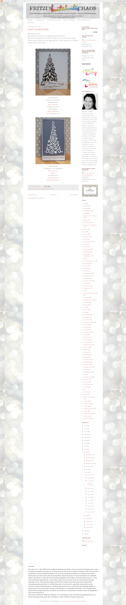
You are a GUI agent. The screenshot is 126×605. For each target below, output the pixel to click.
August (88, 466)
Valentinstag (88, 403)
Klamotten (87, 314)
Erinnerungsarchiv (90, 261)
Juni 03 (90, 512)
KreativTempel (41, 188)
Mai (87, 515)
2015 (85, 446)
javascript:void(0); (89, 300)
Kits (85, 312)
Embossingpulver (53, 113)
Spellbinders (88, 372)
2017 (85, 440)
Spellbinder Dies (53, 106)
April (87, 518)
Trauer (86, 392)
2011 (85, 534)
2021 (85, 428)
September (90, 463)
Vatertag (87, 406)
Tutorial (86, 401)
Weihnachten (49, 188)
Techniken (87, 384)
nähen (86, 334)
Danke (86, 234)
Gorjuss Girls (88, 280)
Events (86, 265)
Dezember (89, 454)
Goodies (86, 278)
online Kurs (87, 342)
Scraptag (87, 362)
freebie (86, 270)
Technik (86, 382)
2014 (85, 449)
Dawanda (87, 236)
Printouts (87, 354)
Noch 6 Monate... (38, 29)
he (84, 290)
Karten (35, 188)
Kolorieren (87, 319)
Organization (88, 344)
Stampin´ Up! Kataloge (69, 19)
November (89, 457)
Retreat (86, 357)
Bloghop (86, 220)
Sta (85, 374)
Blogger (83, 601)
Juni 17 (90, 503)
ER (85, 258)
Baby (85, 213)
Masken (86, 329)
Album (86, 208)
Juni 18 (90, 500)
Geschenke (87, 275)
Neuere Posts (32, 194)
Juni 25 (90, 480)
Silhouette (87, 364)
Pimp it (86, 349)
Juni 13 (90, 506)
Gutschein (87, 285)
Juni (87, 472)
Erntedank (87, 263)
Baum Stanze (53, 104)
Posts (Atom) (39, 198)
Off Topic (87, 337)
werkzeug (87, 416)
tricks (85, 394)
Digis (85, 244)
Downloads (87, 249)
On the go (87, 339)
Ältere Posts (74, 194)
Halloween (87, 288)
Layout (86, 324)
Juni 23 (90, 488)
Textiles (86, 387)
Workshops (87, 418)
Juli (87, 469)
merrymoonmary (67, 601)
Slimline (86, 369)
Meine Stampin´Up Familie (54, 19)
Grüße (86, 283)
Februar (89, 524)
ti (84, 389)
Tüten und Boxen (89, 397)
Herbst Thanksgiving (90, 293)
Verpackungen (88, 408)
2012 (85, 531)
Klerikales (87, 317)
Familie (86, 268)
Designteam (88, 241)
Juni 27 (90, 474)
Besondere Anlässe (90, 215)
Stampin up (87, 377)
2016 (85, 443)
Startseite (30, 19)
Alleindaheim (88, 211)
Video (86, 411)
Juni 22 (90, 491)
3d (84, 203)
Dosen (86, 246)
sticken (86, 379)
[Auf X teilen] (47, 186)
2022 (86, 425)
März (88, 521)
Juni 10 (90, 509)
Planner (86, 352)
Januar (88, 527)
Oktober (89, 460)
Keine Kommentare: (35, 186)
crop (85, 231)
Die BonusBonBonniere (83, 19)
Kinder (86, 310)
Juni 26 (90, 477)
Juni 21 (90, 494)
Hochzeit (86, 297)
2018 (85, 437)
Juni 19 (90, 497)
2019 (85, 434)
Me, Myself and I (39, 19)
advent (86, 206)
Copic (86, 229)
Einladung (87, 251)
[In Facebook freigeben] (48, 186)
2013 (85, 452)
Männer (86, 327)
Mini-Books (87, 332)
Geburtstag (88, 273)
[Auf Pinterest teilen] (49, 186)
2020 (86, 431)
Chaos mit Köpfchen (90, 225)
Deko (85, 239)
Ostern (86, 347)
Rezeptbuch (88, 359)
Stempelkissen (53, 111)
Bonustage (87, 222)
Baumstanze (53, 171)
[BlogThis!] (45, 186)
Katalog (86, 305)
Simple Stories (88, 367)
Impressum (30, 22)
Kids (85, 307)
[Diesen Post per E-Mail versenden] (44, 186)
